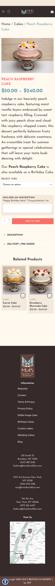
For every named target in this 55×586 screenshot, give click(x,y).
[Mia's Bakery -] (27, 11)
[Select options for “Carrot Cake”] (22, 295)
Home (5, 24)
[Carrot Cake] (14, 280)
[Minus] (9, 222)
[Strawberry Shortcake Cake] (41, 280)
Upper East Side (27, 471)
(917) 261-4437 (27, 505)
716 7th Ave (27, 499)
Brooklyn (27, 450)
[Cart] (52, 11)
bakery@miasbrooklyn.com (27, 466)
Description (15, 235)
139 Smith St (27, 455)
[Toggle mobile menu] (3, 11)
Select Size (9, 179)
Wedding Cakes (26, 435)
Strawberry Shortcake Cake (38, 304)
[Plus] (9, 219)
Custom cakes (25, 428)
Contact (22, 395)
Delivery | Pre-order (21, 244)
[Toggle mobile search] (8, 11)
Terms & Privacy (26, 401)
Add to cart (33, 221)
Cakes (18, 24)
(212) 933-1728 (27, 484)
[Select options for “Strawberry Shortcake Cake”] (49, 295)
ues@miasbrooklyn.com (27, 487)
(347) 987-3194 (27, 462)
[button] (5, 582)
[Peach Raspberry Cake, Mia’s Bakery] (27, 55)
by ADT (27, 583)
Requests (23, 388)
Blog (20, 441)
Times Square (27, 493)
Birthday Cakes (26, 421)
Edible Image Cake (27, 415)
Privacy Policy (25, 408)
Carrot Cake (10, 303)
